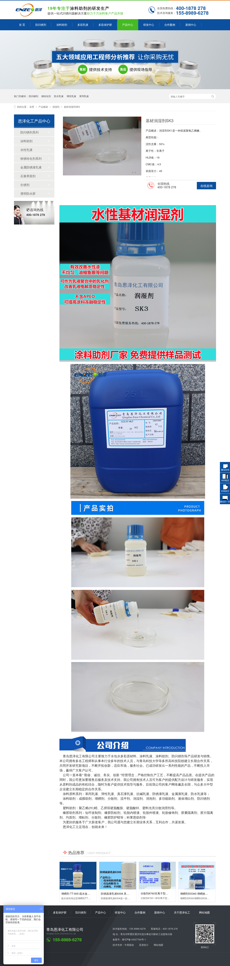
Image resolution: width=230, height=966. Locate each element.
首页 (32, 106)
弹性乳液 (71, 96)
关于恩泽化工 (182, 912)
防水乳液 (58, 96)
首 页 (22, 25)
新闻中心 (190, 25)
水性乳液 (26, 149)
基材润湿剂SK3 (72, 106)
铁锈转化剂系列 (31, 158)
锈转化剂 (46, 96)
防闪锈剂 (40, 25)
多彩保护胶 (105, 25)
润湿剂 (56, 106)
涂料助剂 (61, 25)
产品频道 (44, 106)
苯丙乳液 (84, 96)
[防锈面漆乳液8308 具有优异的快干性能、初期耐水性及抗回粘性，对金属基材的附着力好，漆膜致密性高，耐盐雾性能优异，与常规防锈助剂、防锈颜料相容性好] (117, 875)
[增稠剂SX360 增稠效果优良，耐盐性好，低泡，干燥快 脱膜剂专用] (196, 875)
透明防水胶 (28, 193)
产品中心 (127, 25)
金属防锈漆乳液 (31, 167)
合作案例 (169, 25)
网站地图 (204, 912)
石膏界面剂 (28, 176)
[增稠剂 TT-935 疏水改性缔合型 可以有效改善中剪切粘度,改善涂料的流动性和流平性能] (78, 875)
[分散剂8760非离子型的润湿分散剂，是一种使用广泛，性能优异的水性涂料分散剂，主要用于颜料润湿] (157, 875)
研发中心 (148, 25)
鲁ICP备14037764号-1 (134, 939)
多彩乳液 (82, 25)
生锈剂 (24, 184)
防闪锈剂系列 (29, 132)
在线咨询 (206, 185)
